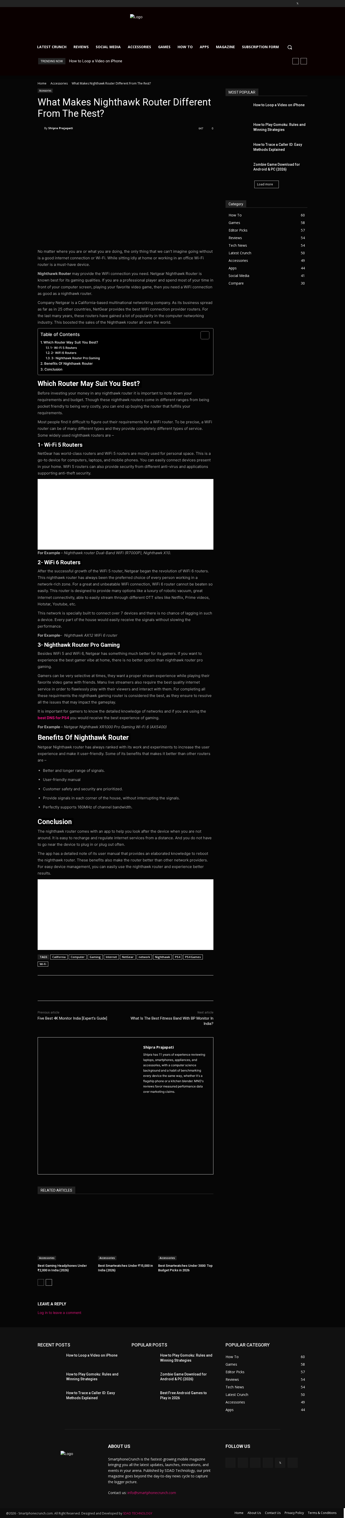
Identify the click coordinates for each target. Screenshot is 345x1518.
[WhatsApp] (109, 141)
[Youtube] (304, 4)
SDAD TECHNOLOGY (137, 1513)
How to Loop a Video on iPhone (95, 61)
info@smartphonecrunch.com (152, 1492)
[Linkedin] (283, 4)
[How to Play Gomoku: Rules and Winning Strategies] (238, 128)
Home (42, 83)
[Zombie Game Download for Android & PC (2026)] (238, 168)
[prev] (295, 61)
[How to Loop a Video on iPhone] (238, 109)
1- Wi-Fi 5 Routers (64, 348)
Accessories (59, 83)
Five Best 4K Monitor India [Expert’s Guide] (72, 1018)
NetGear (128, 957)
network (144, 957)
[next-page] (49, 1282)
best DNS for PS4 (54, 717)
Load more (265, 184)
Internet (111, 957)
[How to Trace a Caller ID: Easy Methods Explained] (238, 148)
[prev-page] (41, 1282)
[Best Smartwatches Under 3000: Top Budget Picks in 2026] (185, 1230)
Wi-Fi (43, 964)
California (59, 957)
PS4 (177, 957)
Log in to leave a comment (59, 1312)
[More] (120, 141)
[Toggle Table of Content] (202, 335)
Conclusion (53, 369)
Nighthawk (162, 957)
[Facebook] (269, 4)
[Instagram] (276, 4)
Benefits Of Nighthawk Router (69, 363)
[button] (290, 47)
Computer (78, 957)
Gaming (95, 957)
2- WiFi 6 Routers (64, 353)
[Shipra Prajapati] (41, 128)
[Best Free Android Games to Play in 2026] (144, 1397)
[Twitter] (297, 4)
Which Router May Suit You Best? (71, 342)
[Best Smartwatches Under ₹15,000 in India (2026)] (125, 1230)
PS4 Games (193, 957)
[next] (304, 61)
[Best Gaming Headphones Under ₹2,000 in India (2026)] (65, 1230)
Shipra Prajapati (60, 128)
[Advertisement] (125, 514)
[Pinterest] (290, 4)
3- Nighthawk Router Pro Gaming (76, 358)
